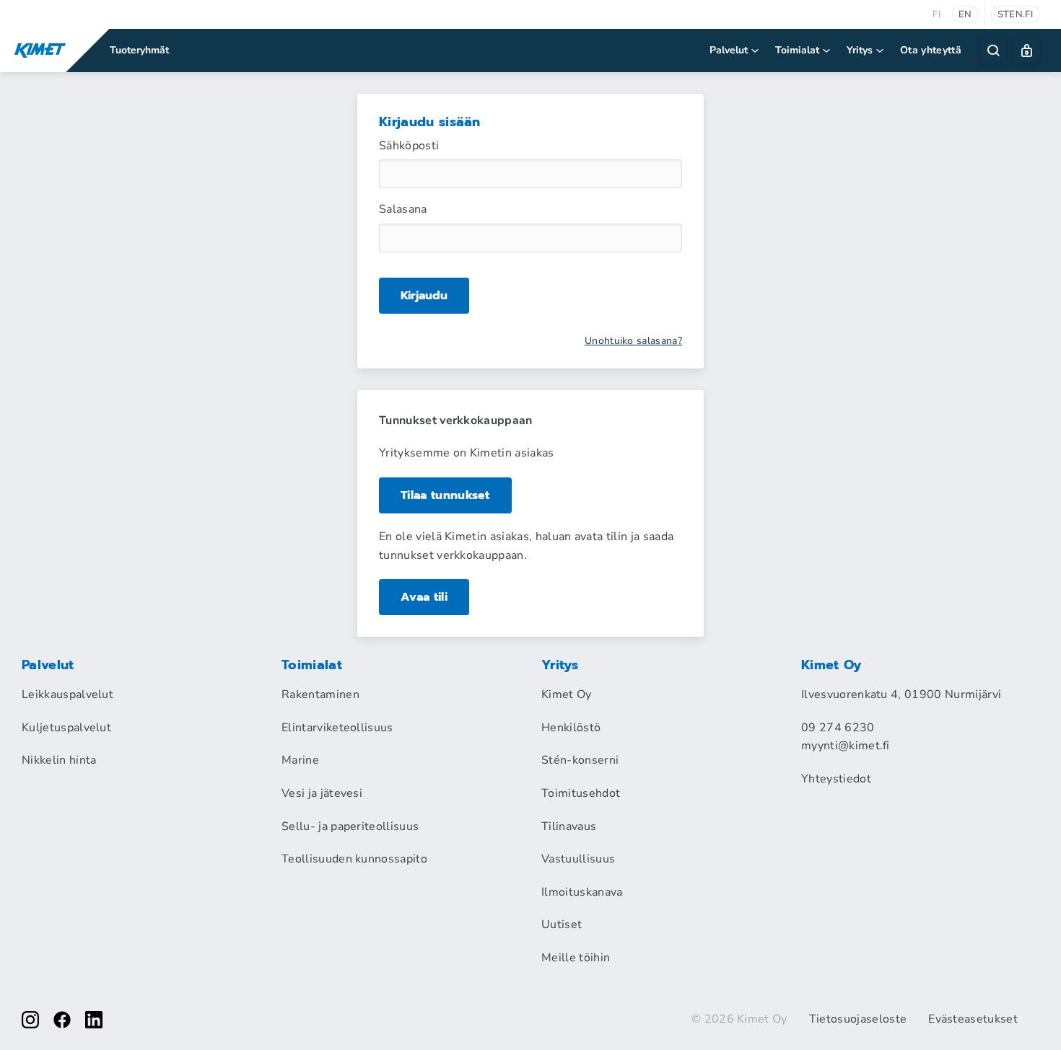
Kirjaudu (424, 295)
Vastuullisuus (578, 859)
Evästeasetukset (973, 1018)
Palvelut (728, 50)
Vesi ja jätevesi (321, 793)
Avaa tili (424, 597)
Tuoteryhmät (139, 50)
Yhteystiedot (836, 779)
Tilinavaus (568, 826)
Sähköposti (409, 145)
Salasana (403, 209)
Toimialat (797, 50)
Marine (300, 760)
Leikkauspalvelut (67, 694)
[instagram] (30, 1019)
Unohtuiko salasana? (633, 341)
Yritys (860, 50)
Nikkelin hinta (59, 760)
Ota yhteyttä (930, 50)
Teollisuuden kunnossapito (354, 859)
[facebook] (62, 1019)
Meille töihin (575, 958)
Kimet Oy (566, 694)
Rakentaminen (320, 694)
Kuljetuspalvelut (66, 728)
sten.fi (1015, 14)
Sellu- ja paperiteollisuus (350, 826)
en (965, 14)
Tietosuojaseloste (858, 1018)
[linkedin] (93, 1019)
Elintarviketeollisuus (337, 728)
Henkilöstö (571, 728)
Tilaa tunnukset (445, 495)
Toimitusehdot (580, 793)
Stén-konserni (580, 760)
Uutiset (561, 924)
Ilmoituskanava (581, 892)
